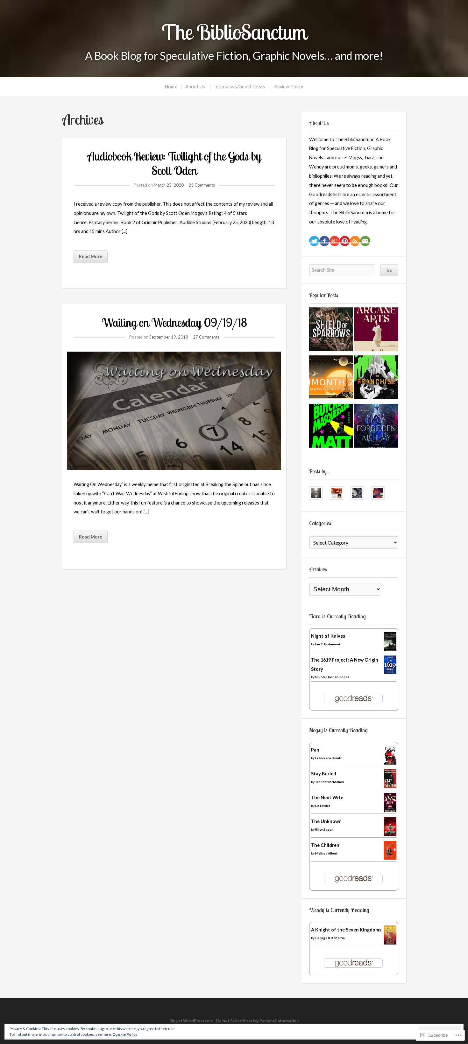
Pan (315, 749)
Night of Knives (328, 636)
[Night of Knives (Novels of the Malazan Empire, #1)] (390, 650)
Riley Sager (324, 829)
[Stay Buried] (390, 786)
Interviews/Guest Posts (239, 86)
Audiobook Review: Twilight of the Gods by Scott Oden (174, 163)
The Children (325, 845)
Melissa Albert (326, 853)
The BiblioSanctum (234, 32)
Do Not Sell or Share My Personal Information (257, 1021)
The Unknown (326, 821)
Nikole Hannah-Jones (332, 677)
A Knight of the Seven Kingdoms (346, 929)
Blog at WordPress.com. (191, 1021)
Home (171, 86)
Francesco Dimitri (329, 758)
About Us (195, 86)
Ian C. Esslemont (327, 644)
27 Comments (206, 337)
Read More (90, 256)
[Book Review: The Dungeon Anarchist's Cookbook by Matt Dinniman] (331, 378)
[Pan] (390, 763)
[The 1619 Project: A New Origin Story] (390, 672)
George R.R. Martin (330, 938)
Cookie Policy (124, 1034)
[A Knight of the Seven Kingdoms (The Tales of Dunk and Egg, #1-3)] (390, 942)
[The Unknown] (390, 834)
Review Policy (288, 86)
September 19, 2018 (168, 337)
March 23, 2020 (169, 185)
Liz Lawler (322, 805)
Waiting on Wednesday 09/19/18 (174, 322)
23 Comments (201, 185)
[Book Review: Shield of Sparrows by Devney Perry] (331, 330)
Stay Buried (323, 773)
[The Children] (390, 858)
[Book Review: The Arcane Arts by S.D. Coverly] (376, 330)
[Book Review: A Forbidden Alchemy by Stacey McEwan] (376, 427)
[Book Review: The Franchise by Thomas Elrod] (376, 378)
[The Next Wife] (390, 810)
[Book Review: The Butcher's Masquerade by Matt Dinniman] (331, 427)
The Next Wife (327, 797)
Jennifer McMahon (329, 782)
